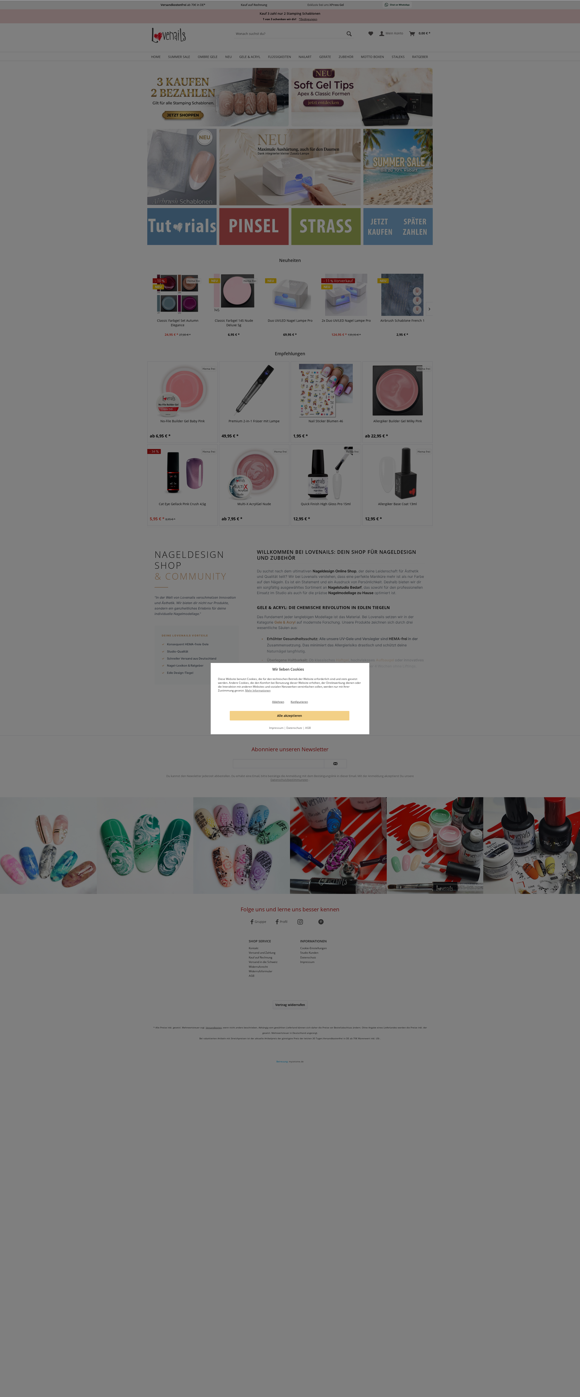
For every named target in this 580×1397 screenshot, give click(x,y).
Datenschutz (294, 728)
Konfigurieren (299, 702)
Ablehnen (278, 702)
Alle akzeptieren (289, 715)
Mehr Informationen (258, 690)
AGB (308, 728)
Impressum (276, 728)
